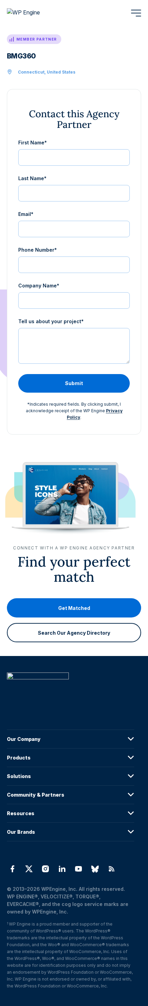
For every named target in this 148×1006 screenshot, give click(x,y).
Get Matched (74, 608)
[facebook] (12, 868)
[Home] (70, 690)
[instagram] (45, 868)
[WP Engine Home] (33, 13)
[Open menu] (136, 13)
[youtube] (78, 868)
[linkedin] (61, 868)
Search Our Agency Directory (74, 633)
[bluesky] (95, 868)
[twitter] (28, 868)
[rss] (111, 868)
